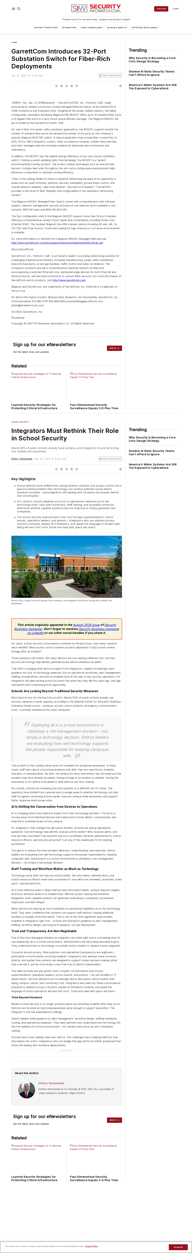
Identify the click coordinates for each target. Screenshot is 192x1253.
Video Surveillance (92, 28)
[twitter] (66, 86)
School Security (20, 422)
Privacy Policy (91, 1246)
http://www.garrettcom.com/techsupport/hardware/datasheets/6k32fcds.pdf (57, 242)
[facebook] (56, 86)
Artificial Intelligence (145, 28)
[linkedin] (61, 86)
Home (14, 42)
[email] (76, 86)
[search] (19, 9)
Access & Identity (117, 28)
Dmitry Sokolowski (21, 458)
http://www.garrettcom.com (68, 280)
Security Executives (46, 28)
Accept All (178, 1247)
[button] (13, 9)
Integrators (69, 28)
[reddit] (71, 86)
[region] (96, 1247)
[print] (120, 86)
